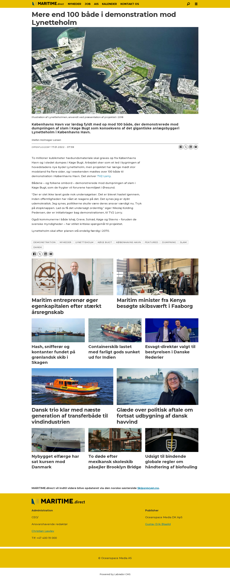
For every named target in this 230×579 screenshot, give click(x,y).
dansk (37, 247)
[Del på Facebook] (180, 147)
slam (183, 242)
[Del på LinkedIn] (190, 147)
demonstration (44, 242)
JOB (88, 3)
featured (151, 242)
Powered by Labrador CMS (115, 574)
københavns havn (128, 242)
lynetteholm (84, 242)
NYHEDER (74, 3)
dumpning (169, 242)
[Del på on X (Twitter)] (185, 147)
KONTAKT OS (129, 3)
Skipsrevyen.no (148, 488)
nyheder (65, 242)
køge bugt (105, 242)
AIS (96, 3)
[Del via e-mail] (195, 147)
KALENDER (109, 3)
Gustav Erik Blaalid (158, 524)
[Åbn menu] (196, 4)
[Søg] (188, 4)
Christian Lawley (43, 531)
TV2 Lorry (104, 176)
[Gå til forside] (48, 4)
